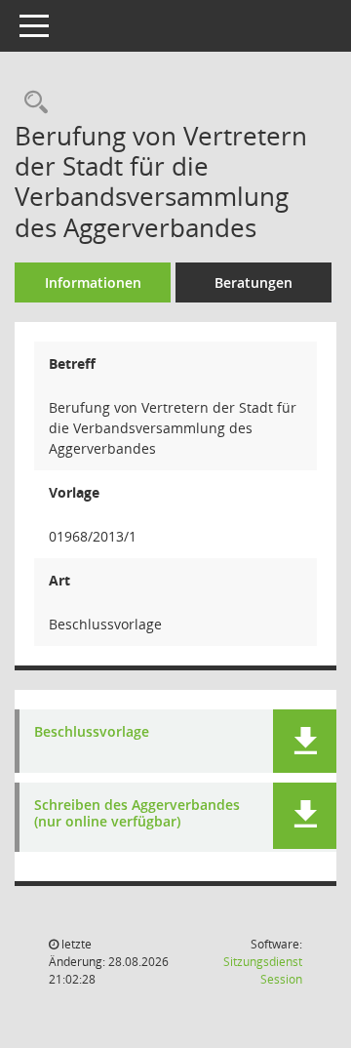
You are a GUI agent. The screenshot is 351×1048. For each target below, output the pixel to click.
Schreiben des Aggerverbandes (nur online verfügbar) (137, 813)
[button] (304, 741)
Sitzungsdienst (262, 970)
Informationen (93, 282)
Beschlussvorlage (91, 732)
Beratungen (253, 282)
